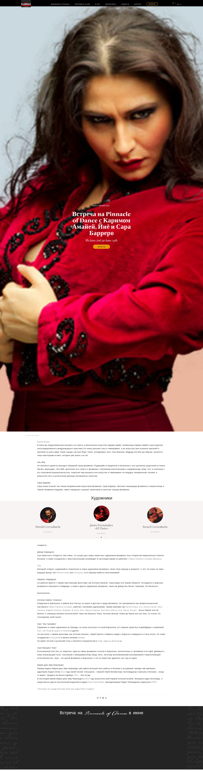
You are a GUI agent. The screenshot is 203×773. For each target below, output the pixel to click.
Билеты (101, 247)
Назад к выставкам (32, 435)
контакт (137, 4)
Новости (125, 4)
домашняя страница (60, 4)
